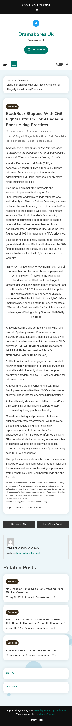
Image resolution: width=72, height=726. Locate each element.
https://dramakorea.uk (28, 553)
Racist (30, 141)
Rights (38, 141)
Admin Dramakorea (41, 131)
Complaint (60, 136)
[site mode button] (59, 64)
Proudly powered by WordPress (50, 710)
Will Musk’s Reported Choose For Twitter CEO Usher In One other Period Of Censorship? (36, 621)
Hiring (10, 141)
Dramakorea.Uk (36, 34)
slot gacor (11, 686)
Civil (51, 136)
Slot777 (10, 672)
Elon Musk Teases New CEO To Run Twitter (33, 650)
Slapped (47, 141)
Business (12, 106)
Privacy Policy (36, 720)
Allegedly (30, 136)
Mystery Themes (47, 714)
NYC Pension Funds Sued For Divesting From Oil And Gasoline (34, 590)
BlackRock (42, 136)
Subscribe (38, 49)
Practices (20, 141)
